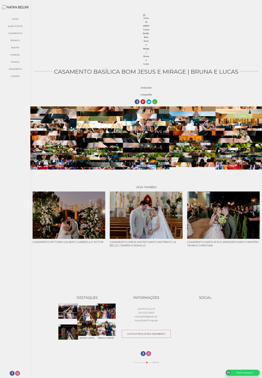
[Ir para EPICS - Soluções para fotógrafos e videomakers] (146, 362)
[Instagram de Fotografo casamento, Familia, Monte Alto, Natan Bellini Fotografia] (149, 353)
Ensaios (15, 40)
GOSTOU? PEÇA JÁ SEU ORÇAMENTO (146, 334)
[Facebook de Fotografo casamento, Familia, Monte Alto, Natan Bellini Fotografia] (143, 353)
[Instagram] (18, 373)
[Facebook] (12, 373)
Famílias (15, 55)
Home (15, 19)
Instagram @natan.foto (146, 274)
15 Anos (15, 62)
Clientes (15, 76)
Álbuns (15, 47)
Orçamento (15, 69)
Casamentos (15, 33)
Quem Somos (15, 26)
